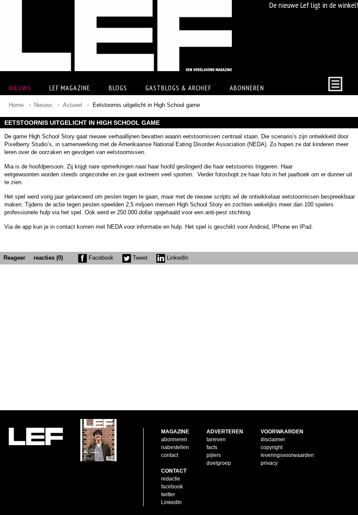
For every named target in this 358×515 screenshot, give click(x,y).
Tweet (139, 257)
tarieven (216, 439)
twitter (168, 494)
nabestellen (175, 447)
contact (169, 455)
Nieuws (43, 105)
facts (212, 447)
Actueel (72, 105)
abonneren (174, 439)
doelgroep (219, 463)
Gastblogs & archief (178, 87)
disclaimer (273, 439)
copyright (271, 447)
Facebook (100, 257)
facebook (172, 487)
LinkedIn (176, 257)
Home (16, 105)
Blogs (118, 87)
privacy (269, 463)
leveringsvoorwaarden (287, 455)
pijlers (214, 455)
